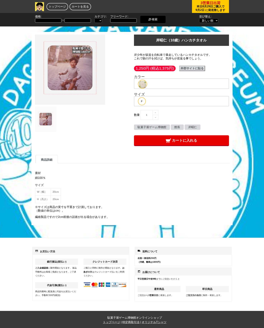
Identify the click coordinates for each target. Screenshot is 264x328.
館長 (177, 127)
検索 (154, 19)
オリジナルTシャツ (154, 322)
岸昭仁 (192, 127)
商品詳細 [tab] (46, 159)
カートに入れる (184, 140)
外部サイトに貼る (192, 68)
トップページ (57, 6)
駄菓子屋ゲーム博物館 (152, 127)
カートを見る (80, 6)
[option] (142, 84)
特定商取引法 (131, 322)
